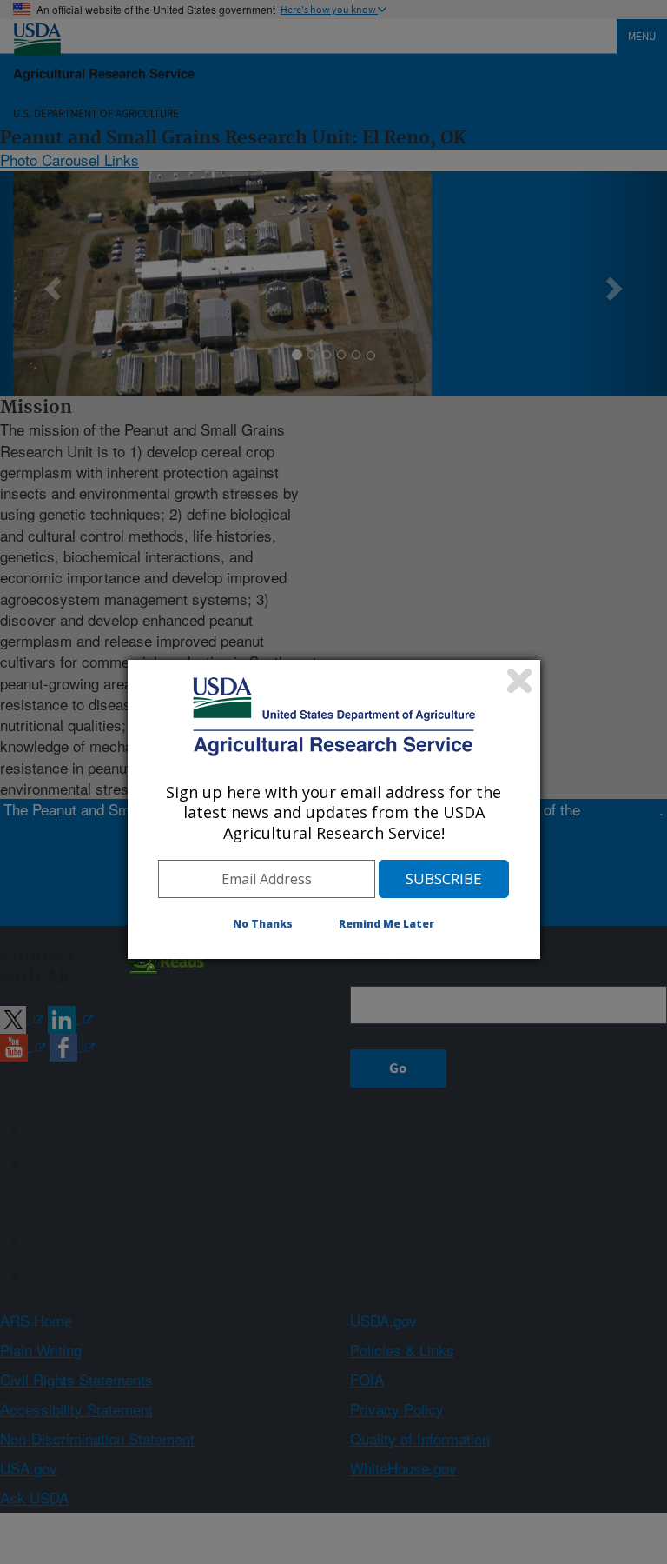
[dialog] (334, 809)
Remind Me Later (386, 923)
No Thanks (263, 923)
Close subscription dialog (519, 681)
